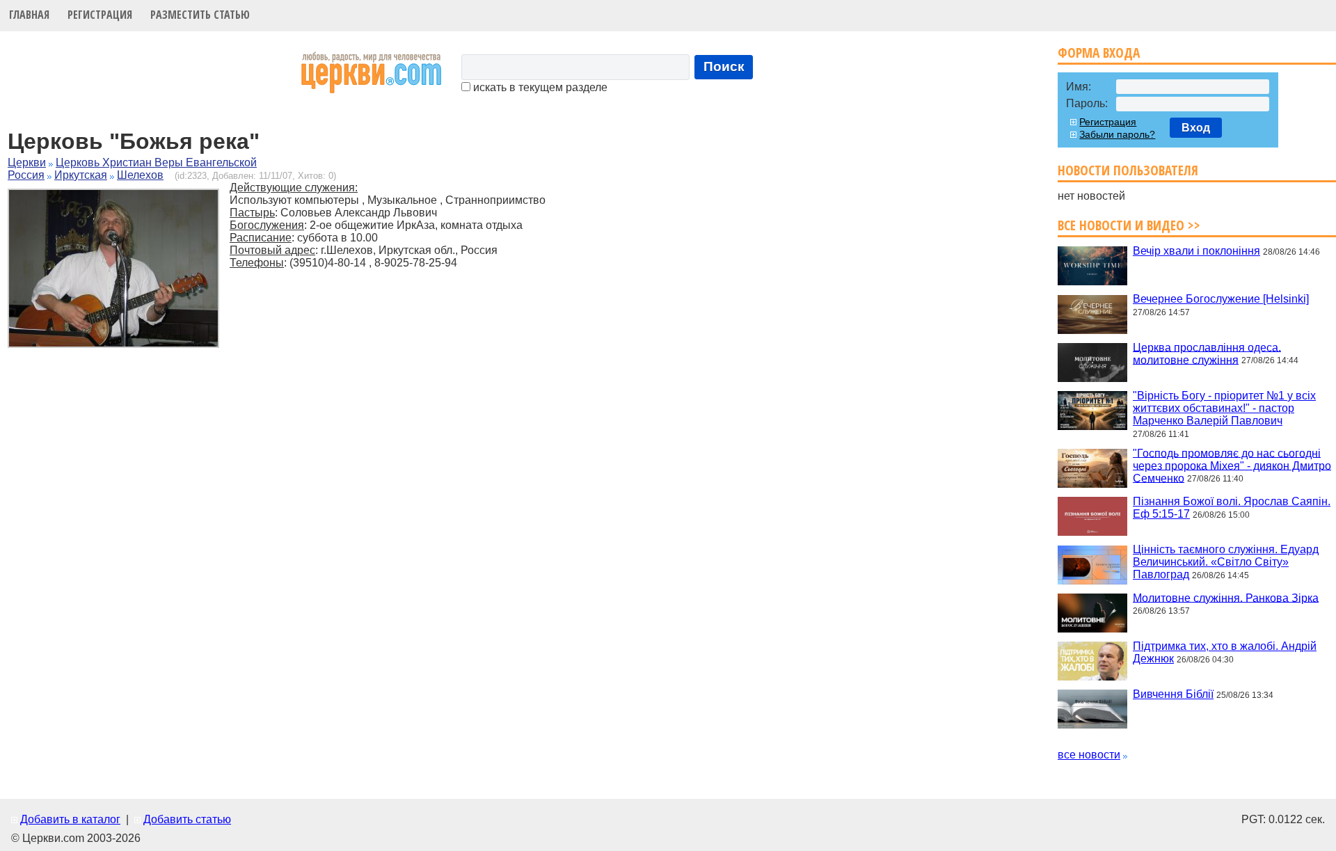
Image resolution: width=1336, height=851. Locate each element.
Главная (29, 14)
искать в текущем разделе (538, 87)
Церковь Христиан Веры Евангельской (156, 162)
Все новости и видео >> (1129, 225)
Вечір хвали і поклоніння (1196, 251)
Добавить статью (187, 819)
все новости (1089, 755)
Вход (1196, 128)
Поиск (724, 66)
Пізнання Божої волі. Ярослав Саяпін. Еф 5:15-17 (1231, 507)
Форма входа (1099, 52)
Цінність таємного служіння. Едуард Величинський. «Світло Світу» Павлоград (1226, 561)
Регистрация (99, 14)
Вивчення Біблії (1173, 694)
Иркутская (80, 175)
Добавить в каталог (70, 819)
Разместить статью (200, 14)
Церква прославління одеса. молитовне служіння (1207, 353)
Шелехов (140, 175)
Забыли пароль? (1117, 134)
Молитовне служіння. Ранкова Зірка (1226, 597)
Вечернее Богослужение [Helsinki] (1221, 299)
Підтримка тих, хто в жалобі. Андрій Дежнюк (1225, 652)
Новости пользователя (1128, 170)
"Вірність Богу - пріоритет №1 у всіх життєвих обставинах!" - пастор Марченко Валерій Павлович (1224, 408)
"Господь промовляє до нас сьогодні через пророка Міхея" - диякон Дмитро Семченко (1232, 465)
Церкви (27, 162)
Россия (26, 175)
